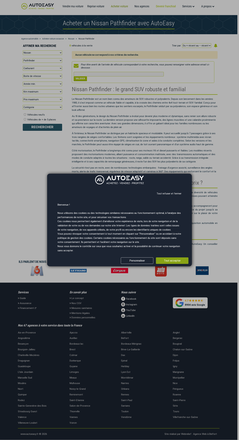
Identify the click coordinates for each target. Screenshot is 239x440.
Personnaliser (137, 260)
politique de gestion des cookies (75, 238)
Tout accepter (172, 260)
